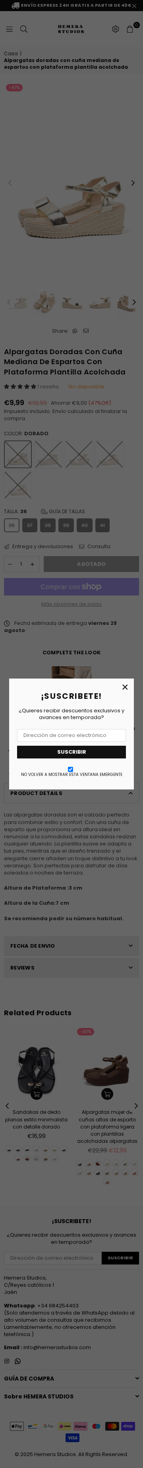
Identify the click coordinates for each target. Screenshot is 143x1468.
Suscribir (71, 752)
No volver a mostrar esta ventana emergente (71, 775)
